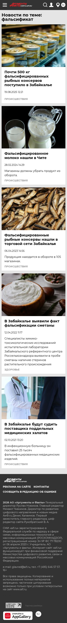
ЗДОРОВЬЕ (11, 369)
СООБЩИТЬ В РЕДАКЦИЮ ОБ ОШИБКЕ (29, 491)
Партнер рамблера (33, 606)
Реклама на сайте (17, 486)
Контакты (41, 486)
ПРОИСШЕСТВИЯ (16, 99)
